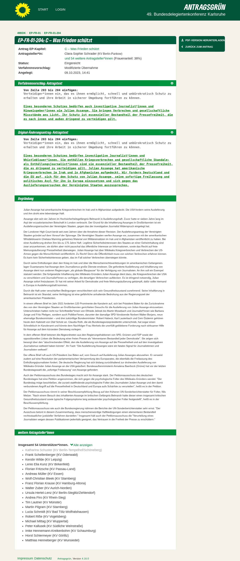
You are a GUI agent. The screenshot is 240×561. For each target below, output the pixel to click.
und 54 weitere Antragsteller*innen (89, 58)
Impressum (25, 558)
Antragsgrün (64, 558)
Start (43, 9)
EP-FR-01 (35, 32)
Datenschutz (43, 558)
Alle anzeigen (82, 445)
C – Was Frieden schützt (82, 49)
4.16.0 (85, 558)
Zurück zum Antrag (199, 46)
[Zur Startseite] (23, 10)
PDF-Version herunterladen (205, 40)
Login (60, 9)
